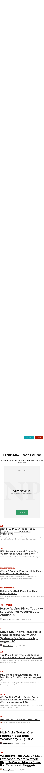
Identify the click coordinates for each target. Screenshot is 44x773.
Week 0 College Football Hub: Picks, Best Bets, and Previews (21, 572)
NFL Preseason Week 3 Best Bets (20, 719)
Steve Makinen (8, 646)
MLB (2, 628)
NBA (1, 752)
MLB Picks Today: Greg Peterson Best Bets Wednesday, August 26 (17, 736)
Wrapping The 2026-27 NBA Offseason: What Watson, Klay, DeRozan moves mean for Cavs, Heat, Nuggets (21, 760)
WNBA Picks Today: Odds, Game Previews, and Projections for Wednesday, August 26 (19, 699)
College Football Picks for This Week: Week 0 (18, 592)
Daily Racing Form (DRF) (11, 619)
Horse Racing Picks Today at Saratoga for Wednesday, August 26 (21, 612)
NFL (1, 548)
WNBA (2, 694)
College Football (7, 568)
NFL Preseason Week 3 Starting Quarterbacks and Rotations (19, 552)
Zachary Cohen (8, 770)
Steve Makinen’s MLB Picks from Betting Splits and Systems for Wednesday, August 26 (20, 636)
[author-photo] (1, 619)
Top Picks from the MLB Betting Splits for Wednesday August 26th (21, 656)
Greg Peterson (8, 743)
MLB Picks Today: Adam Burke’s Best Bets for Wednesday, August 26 (20, 677)
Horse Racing (6, 605)
